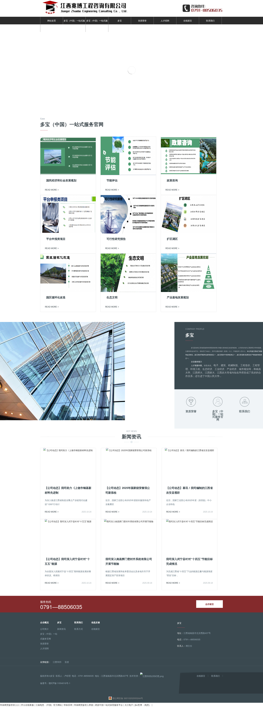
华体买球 (68, 704)
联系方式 (78, 628)
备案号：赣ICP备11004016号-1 (55, 683)
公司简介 (44, 628)
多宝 (119, 20)
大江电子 (128, 704)
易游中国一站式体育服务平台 (109, 704)
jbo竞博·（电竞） (143, 704)
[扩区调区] (188, 214)
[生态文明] (128, 272)
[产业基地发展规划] (188, 272)
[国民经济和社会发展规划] (68, 155)
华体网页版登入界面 (83, 704)
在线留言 (187, 20)
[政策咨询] (188, 155)
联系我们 (210, 20)
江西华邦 (57, 661)
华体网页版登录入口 (9, 704)
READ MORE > (52, 190)
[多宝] (72, 8)
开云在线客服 (27, 704)
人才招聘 (165, 20)
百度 (67, 661)
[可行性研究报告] (128, 214)
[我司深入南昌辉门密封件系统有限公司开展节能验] (128, 521)
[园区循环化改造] (68, 272)
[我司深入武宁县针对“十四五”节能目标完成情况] (189, 521)
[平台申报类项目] (68, 214)
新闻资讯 (61, 628)
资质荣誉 (142, 20)
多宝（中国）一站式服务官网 (74, 24)
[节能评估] (128, 155)
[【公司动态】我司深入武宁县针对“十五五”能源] (68, 521)
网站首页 (51, 20)
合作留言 (209, 604)
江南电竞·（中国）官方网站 (49, 704)
